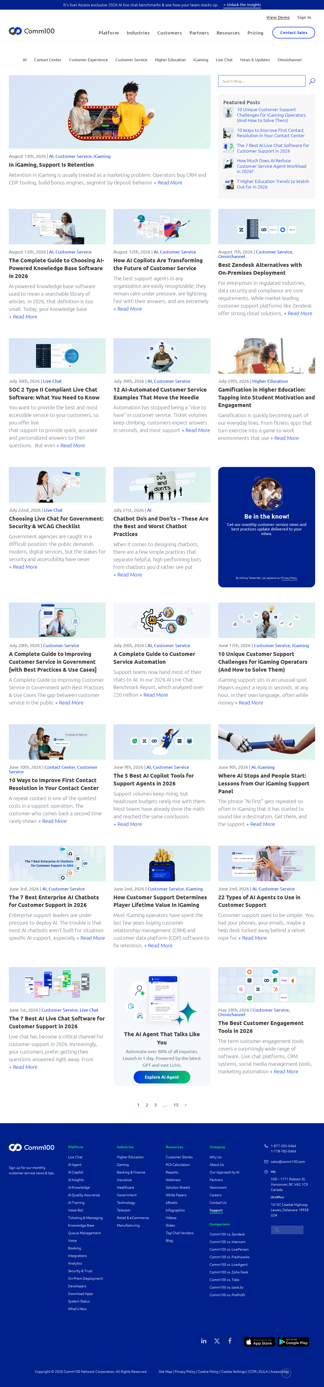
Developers (77, 1286)
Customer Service (131, 59)
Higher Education (170, 59)
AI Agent (75, 1165)
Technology (126, 1203)
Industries (138, 32)
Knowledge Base (81, 1225)
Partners (199, 32)
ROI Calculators (178, 1165)
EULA (263, 1372)
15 (175, 1104)
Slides (170, 1225)
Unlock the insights (244, 4)
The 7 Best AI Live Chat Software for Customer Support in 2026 (273, 148)
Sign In (304, 16)
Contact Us (218, 1203)
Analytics (75, 1263)
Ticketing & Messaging (85, 1218)
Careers (216, 1195)
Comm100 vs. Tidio (224, 1280)
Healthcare (125, 1187)
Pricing (256, 32)
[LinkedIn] (204, 1340)
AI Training (76, 1203)
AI (25, 59)
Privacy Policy (185, 1372)
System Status (79, 1301)
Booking (74, 1248)
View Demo (278, 16)
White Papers (176, 1195)
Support (216, 1210)
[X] (217, 1340)
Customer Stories (179, 1157)
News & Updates (255, 59)
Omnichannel (289, 59)
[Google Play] (293, 1341)
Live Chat (224, 59)
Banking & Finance (131, 1172)
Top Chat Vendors (180, 1233)
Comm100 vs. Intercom (228, 1242)
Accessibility (279, 1372)
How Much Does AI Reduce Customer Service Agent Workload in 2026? (272, 166)
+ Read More (168, 182)
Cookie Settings (233, 1372)
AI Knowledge (79, 1187)
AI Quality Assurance (84, 1195)
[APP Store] (259, 1341)
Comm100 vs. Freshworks (230, 1257)
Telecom (123, 1210)
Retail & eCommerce (133, 1218)
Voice (72, 1241)
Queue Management (84, 1233)
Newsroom (218, 1187)
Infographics (175, 1210)
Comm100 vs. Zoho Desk (229, 1272)
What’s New (77, 1309)
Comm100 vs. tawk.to (226, 1287)
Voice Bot (75, 1210)
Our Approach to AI (224, 1172)
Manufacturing (128, 1225)
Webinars (173, 1180)
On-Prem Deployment (85, 1278)
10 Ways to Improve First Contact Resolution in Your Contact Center (271, 132)
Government (127, 1195)
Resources (228, 32)
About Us (217, 1165)
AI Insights (76, 1180)
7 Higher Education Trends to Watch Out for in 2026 (273, 184)
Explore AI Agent (162, 1077)
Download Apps (80, 1294)
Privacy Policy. (289, 578)
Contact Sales (294, 32)
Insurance (124, 1180)
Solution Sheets (178, 1187)
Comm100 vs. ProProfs (227, 1295)
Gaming (123, 1165)
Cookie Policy (208, 1372)
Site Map (165, 1372)
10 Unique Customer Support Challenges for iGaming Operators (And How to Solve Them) (271, 115)
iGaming (200, 59)
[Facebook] (230, 1340)
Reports (172, 1172)
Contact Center (48, 59)
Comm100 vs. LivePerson (229, 1249)
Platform (109, 32)
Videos (171, 1218)
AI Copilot (75, 1172)
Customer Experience (88, 59)
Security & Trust (80, 1271)
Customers (169, 32)
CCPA (252, 1372)
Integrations (77, 1256)
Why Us (215, 1157)
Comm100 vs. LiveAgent (229, 1265)
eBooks (171, 1203)
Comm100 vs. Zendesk (227, 1234)
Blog (169, 1241)
